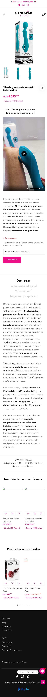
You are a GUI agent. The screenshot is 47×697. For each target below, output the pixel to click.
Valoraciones (23, 291)
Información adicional (23, 286)
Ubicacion (6, 627)
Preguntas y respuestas (23, 296)
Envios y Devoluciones (11, 650)
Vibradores (30, 466)
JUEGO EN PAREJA (23, 463)
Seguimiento (7, 642)
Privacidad (6, 646)
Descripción (23, 280)
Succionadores (18, 466)
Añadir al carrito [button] (12, 513)
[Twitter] (19, 5)
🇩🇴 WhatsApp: (23, 2)
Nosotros (6, 619)
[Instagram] (23, 5)
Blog (4, 623)
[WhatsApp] (28, 5)
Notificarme (12, 260)
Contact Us (7, 631)
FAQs (4, 638)
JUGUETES (38, 463)
